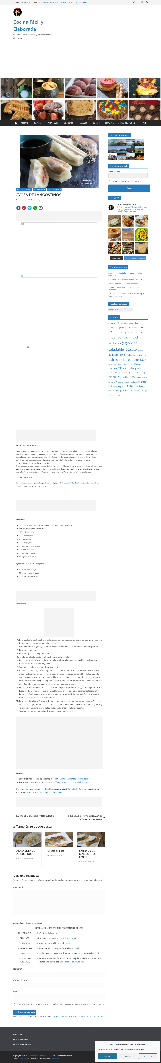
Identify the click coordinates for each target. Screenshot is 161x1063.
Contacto (109, 123)
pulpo (116, 386)
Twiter (45, 792)
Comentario (19, 887)
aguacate (113, 323)
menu (114, 377)
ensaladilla (113, 364)
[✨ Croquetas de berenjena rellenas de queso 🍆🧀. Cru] (128, 221)
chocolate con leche (135, 333)
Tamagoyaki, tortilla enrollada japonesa (73, 782)
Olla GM (83, 123)
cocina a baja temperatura (120, 338)
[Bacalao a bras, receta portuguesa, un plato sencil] (141, 234)
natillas (128, 377)
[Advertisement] (80, 60)
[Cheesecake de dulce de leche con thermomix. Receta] (128, 234)
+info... (58, 933)
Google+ (38, 792)
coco (134, 350)
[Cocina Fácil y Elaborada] (80, 79)
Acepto (107, 1056)
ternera (136, 391)
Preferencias (148, 1056)
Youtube (52, 792)
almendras (124, 323)
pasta (114, 382)
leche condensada (121, 373)
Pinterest (59, 792)
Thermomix (53, 123)
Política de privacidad (22, 1044)
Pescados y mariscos (54, 189)
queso (125, 386)
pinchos (127, 382)
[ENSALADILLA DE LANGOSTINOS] (27, 833)
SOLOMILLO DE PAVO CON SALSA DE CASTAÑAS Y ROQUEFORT (85, 818)
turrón (116, 395)
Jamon (126, 368)
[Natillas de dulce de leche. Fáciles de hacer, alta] (114, 234)
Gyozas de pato (55, 850)
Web (15, 991)
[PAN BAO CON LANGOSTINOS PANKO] (91, 833)
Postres (37, 123)
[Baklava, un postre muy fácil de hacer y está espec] (114, 248)
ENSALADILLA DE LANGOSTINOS (25, 852)
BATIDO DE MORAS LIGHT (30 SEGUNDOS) (35, 816)
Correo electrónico (22, 980)
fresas (132, 364)
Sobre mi (97, 123)
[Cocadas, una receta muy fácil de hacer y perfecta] (141, 248)
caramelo (135, 328)
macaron (134, 373)
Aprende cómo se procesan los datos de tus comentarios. (78, 1016)
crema (141, 350)
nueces (138, 377)
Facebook (30, 792)
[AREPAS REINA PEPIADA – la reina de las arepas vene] (114, 221)
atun (132, 323)
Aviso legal (17, 1034)
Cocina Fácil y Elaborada (77, 789)
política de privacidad (31, 923)
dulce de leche (119, 354)
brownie (125, 327)
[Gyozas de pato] (59, 833)
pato (120, 382)
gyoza (139, 364)
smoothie (138, 386)
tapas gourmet (123, 390)
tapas (111, 391)
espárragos (123, 364)
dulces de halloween (138, 355)
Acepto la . (27, 923)
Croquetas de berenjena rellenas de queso (125, 279)
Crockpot (68, 123)
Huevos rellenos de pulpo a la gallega (56, 2)
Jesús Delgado (37, 200)
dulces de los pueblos (127, 360)
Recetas (24, 123)
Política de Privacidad (135, 181)
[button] (29, 123)
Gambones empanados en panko (74, 778)
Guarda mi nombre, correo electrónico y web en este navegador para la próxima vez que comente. (60, 1004)
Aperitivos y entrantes (24, 189)
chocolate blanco (120, 333)
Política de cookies (20, 1039)
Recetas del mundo (126, 123)
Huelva (115, 368)
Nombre (17, 969)
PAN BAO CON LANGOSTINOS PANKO (87, 854)
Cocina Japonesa (39, 189)
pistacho (135, 382)
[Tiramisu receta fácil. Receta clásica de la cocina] (128, 248)
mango (142, 373)
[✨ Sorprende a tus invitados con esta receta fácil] (141, 221)
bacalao (139, 323)
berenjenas (114, 328)
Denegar (127, 1056)
